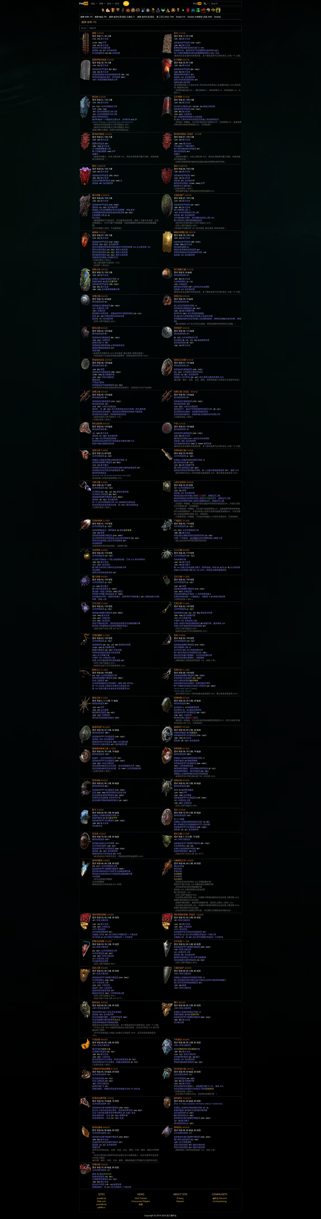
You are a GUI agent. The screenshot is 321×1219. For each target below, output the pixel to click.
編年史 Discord (220, 1198)
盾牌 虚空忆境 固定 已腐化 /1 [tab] (122, 16)
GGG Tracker (141, 1198)
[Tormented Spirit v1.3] (198, 10)
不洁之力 (116, 1020)
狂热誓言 (210, 1089)
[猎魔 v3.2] (178, 10)
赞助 (126, 3)
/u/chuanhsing (220, 1201)
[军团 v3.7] (157, 10)
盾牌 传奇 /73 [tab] (86, 16)
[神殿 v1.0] (213, 10)
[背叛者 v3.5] (163, 10)
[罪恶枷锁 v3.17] (117, 10)
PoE (83, 3)
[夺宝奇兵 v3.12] (137, 10)
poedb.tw (101, 1198)
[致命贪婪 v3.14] (127, 10)
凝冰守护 (113, 818)
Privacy (180, 1198)
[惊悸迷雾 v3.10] (147, 10)
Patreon (180, 1201)
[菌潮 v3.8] (152, 10)
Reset (83, 28)
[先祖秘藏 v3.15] (122, 10)
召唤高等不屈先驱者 (187, 1049)
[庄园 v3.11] (142, 10)
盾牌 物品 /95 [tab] (101, 16)
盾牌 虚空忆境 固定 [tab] (145, 16)
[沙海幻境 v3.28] (102, 10)
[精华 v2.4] (193, 10)
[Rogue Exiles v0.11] (218, 10)
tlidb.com (101, 1201)
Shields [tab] (217, 16)
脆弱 (192, 718)
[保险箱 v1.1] (208, 10)
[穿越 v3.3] (173, 10)
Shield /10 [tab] (180, 16)
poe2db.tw (101, 1204)
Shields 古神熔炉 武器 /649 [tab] (199, 16)
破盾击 (194, 733)
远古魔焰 (194, 538)
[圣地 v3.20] (112, 10)
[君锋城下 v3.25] (107, 10)
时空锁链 (208, 498)
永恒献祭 (178, 874)
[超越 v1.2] (203, 10)
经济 (117, 3)
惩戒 (200, 496)
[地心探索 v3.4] (168, 10)
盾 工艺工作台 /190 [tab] (165, 16)
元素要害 (202, 501)
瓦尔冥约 (178, 879)
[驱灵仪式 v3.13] (132, 10)
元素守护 (113, 281)
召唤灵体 (182, 683)
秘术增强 (194, 680)
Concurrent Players (141, 1201)
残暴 (141, 1204)
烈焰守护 (195, 1014)
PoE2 (197, 3)
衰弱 (213, 119)
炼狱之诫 (106, 1049)
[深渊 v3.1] (183, 10)
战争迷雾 (128, 530)
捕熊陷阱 (107, 1174)
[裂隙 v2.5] (188, 10)
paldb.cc (101, 1207)
